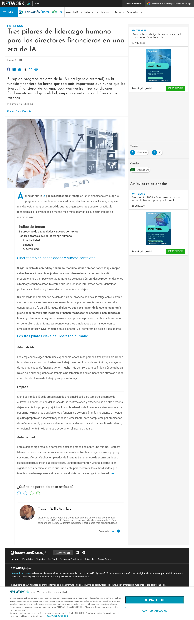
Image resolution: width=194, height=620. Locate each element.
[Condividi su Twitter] (25, 69)
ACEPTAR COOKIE (154, 600)
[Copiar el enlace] (30, 69)
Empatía (28, 244)
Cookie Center (105, 559)
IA (44, 195)
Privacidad (90, 559)
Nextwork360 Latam (21, 573)
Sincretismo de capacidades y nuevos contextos (48, 231)
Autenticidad (31, 249)
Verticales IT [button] (72, 12)
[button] (9, 12)
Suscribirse (61, 552)
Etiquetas (40, 559)
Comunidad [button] (132, 12)
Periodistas (27, 559)
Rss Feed (52, 559)
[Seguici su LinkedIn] (77, 552)
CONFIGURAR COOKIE (154, 611)
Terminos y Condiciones (71, 559)
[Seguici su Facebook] (84, 552)
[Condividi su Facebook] (8, 69)
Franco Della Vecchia (19, 111)
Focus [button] (118, 12)
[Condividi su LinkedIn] (14, 69)
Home (10, 60)
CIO (20, 60)
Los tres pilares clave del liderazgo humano (45, 235)
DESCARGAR (175, 88)
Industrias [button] (89, 12)
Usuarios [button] (104, 12)
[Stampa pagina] (36, 69)
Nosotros (15, 559)
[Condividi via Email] (19, 69)
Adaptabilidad (31, 240)
